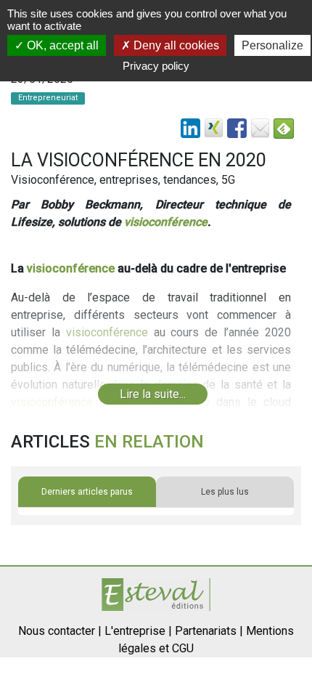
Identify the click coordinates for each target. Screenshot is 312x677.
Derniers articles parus (87, 492)
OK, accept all (61, 45)
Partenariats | (209, 631)
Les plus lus (225, 492)
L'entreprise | (138, 631)
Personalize (272, 45)
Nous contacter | (60, 631)
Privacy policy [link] (156, 66)
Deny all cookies (175, 45)
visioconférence (166, 222)
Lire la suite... (153, 394)
